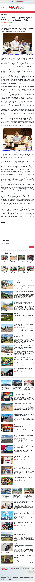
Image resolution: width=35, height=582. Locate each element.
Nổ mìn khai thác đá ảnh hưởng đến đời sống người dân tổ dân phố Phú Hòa (23, 369)
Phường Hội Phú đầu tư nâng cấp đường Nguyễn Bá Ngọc (17, 496)
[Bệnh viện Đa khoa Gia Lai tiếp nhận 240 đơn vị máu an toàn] (7, 526)
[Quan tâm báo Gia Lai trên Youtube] (16, 1)
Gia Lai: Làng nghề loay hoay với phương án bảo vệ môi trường (28, 388)
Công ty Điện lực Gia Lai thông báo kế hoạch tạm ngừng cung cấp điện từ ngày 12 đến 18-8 (24, 513)
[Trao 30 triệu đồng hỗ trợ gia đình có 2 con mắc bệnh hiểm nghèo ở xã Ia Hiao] (7, 470)
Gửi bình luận (31, 247)
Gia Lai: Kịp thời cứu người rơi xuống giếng (30, 261)
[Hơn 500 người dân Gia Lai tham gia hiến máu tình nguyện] (30, 268)
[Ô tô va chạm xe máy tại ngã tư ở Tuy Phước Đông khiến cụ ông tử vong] (7, 418)
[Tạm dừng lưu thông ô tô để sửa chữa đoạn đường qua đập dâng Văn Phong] (7, 328)
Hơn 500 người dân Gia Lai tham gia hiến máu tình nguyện (30, 273)
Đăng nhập (21, 1)
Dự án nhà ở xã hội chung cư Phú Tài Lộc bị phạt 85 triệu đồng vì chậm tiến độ (23, 303)
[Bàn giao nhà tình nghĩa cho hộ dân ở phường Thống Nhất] (7, 428)
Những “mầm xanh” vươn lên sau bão (13, 272)
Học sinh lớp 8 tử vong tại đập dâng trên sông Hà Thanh (17, 388)
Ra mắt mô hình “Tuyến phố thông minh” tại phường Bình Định (23, 394)
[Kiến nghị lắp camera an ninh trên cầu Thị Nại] (6, 383)
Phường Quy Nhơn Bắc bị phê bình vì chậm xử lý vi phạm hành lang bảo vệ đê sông (21, 274)
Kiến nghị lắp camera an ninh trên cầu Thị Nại (5, 388)
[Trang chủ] (2, 12)
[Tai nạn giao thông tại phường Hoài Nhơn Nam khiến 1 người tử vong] (21, 257)
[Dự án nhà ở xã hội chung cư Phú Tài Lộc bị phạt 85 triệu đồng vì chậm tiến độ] (7, 305)
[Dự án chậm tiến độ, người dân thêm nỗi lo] (13, 257)
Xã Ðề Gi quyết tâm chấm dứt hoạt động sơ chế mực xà (4, 272)
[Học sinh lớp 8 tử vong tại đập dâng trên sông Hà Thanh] (17, 383)
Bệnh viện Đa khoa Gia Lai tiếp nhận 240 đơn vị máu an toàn (23, 523)
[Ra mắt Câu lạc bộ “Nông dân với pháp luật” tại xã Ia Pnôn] (7, 449)
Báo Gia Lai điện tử (17, 7)
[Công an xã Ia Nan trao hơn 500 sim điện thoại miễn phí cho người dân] (7, 481)
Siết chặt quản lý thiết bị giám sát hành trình (24, 291)
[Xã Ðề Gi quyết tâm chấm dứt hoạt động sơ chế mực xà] (4, 268)
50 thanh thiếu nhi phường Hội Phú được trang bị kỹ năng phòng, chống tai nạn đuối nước (5, 496)
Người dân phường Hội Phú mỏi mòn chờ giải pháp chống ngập (23, 336)
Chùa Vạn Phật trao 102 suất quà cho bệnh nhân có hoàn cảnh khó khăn (23, 502)
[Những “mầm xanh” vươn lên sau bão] (13, 268)
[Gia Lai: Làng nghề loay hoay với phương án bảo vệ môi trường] (29, 383)
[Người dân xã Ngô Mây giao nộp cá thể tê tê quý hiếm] (7, 559)
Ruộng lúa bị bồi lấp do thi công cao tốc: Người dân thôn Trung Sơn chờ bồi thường (23, 314)
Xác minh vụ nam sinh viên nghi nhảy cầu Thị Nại (23, 436)
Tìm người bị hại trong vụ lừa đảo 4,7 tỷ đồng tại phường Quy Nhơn (23, 457)
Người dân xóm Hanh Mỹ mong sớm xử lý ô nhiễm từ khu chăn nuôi (24, 534)
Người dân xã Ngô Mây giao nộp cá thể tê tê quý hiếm (24, 556)
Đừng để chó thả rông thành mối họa (22, 403)
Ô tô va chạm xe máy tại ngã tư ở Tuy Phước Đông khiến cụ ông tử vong (24, 415)
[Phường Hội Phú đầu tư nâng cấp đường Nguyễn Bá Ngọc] (17, 491)
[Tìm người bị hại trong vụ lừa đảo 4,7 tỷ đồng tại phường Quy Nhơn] (7, 460)
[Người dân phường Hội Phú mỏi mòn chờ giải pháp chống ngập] (7, 338)
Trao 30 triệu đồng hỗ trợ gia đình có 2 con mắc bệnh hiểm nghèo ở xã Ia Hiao (23, 467)
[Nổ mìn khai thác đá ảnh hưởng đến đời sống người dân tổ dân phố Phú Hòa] (7, 372)
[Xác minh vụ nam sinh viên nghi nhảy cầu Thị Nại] (7, 439)
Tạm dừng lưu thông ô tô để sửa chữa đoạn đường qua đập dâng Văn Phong (23, 325)
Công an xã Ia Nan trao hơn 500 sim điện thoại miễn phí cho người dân (23, 478)
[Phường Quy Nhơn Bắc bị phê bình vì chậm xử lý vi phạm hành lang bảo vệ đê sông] (21, 268)
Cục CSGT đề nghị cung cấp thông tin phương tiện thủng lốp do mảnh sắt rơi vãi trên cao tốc (23, 545)
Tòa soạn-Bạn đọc (4, 14)
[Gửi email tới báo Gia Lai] (18, 1)
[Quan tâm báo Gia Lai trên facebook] (12, 1)
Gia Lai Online (6, 569)
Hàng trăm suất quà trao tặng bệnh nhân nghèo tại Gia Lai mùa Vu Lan (4, 262)
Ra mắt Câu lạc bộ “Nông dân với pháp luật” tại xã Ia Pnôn (23, 446)
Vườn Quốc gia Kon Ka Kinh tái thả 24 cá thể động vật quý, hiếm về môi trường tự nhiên (24, 358)
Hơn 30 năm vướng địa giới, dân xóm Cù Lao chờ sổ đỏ (23, 281)
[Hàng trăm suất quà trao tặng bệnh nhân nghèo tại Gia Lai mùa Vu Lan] (4, 257)
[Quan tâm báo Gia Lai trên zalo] (14, 1)
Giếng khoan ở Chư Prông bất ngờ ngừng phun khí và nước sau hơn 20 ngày (28, 496)
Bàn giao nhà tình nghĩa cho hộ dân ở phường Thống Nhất (22, 425)
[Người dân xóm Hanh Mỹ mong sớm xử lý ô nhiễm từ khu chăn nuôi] (7, 536)
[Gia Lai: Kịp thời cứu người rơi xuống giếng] (30, 257)
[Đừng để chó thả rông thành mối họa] (7, 407)
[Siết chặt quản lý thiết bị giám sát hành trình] (7, 295)
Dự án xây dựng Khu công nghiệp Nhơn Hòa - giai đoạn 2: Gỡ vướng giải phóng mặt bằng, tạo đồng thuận (24, 347)
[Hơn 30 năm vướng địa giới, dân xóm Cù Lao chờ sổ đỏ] (7, 284)
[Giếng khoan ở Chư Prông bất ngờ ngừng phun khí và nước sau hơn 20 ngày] (29, 491)
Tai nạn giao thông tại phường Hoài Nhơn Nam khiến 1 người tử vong (21, 262)
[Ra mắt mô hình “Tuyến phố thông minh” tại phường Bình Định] (7, 396)
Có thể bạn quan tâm (8, 253)
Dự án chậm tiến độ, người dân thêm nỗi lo (13, 261)
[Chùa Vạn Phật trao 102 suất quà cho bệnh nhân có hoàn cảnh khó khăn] (7, 505)
